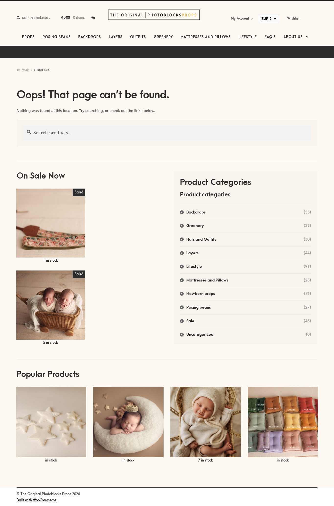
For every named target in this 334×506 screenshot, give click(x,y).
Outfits (138, 37)
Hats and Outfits (201, 239)
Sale (190, 321)
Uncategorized (199, 334)
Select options (51, 425)
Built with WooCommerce (36, 500)
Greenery (163, 37)
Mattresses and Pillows (205, 37)
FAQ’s (270, 37)
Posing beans (57, 37)
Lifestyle (247, 37)
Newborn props (200, 294)
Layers (115, 37)
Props (28, 37)
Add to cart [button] (50, 226)
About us (293, 37)
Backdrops (89, 37)
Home (25, 70)
